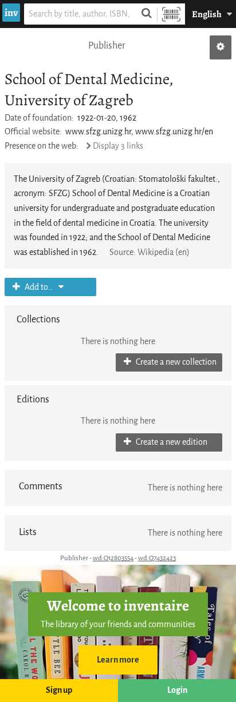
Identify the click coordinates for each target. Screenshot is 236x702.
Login (177, 690)
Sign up (59, 690)
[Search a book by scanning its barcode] (171, 14)
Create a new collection (175, 362)
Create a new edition (170, 442)
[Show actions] (220, 47)
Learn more (118, 660)
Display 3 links (118, 146)
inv (11, 12)
